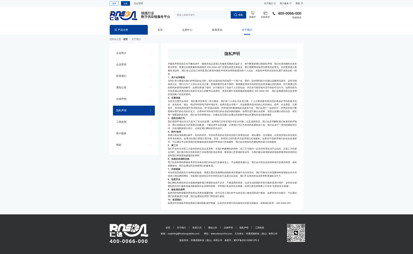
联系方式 (196, 227)
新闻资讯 (217, 30)
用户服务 (284, 3)
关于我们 (269, 3)
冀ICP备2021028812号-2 (246, 240)
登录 (114, 3)
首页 (160, 30)
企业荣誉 (121, 64)
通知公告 (121, 87)
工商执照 (121, 122)
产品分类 (122, 30)
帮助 (298, 3)
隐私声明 (121, 110)
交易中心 (187, 30)
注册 (125, 3)
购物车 (252, 16)
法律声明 (121, 99)
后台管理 (138, 3)
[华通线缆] (124, 15)
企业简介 (121, 53)
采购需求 (265, 16)
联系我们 (121, 76)
